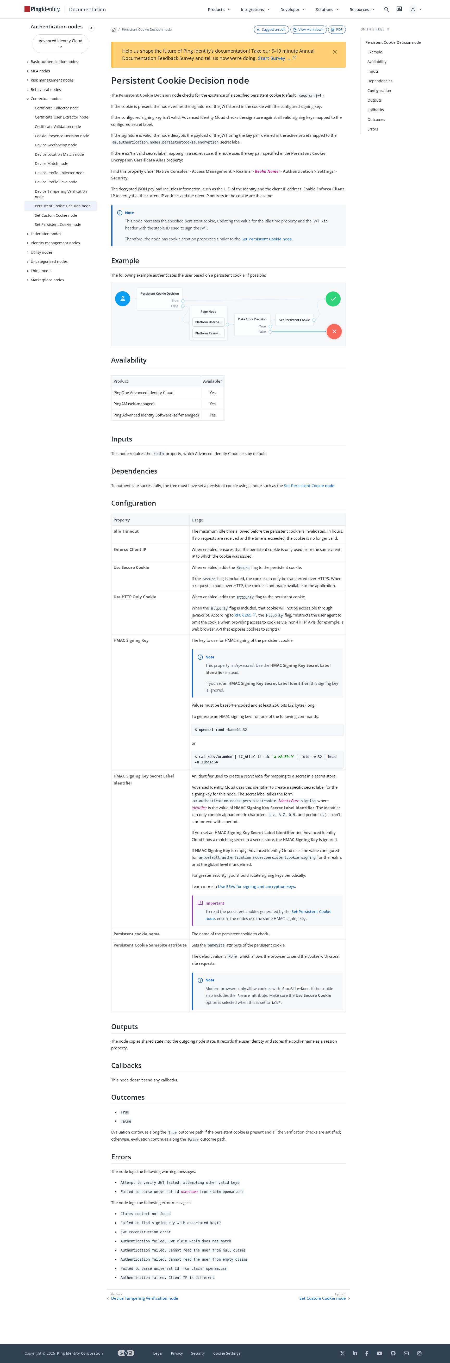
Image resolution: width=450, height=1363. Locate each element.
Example (374, 51)
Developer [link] (292, 9)
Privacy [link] (177, 1353)
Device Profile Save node (56, 181)
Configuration (379, 90)
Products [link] (219, 9)
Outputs (374, 100)
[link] (42, 9)
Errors (372, 129)
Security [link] (198, 1353)
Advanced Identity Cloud (60, 40)
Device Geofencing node (56, 144)
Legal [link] (157, 1353)
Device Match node (51, 163)
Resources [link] (362, 9)
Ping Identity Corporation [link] (80, 1353)
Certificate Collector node (57, 107)
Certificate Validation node (58, 126)
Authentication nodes (57, 26)
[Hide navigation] (91, 28)
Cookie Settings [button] (226, 1353)
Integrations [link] (255, 9)
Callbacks (375, 109)
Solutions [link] (327, 9)
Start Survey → (274, 58)
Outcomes (376, 119)
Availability (376, 61)
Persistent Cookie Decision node (63, 205)
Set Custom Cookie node (56, 215)
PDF (339, 29)
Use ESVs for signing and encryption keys (256, 886)
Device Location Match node (59, 154)
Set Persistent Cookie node (58, 224)
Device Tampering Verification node (61, 194)
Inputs (373, 71)
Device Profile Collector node (60, 172)
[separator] (96, 681)
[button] (415, 9)
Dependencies (379, 80)
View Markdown (310, 29)
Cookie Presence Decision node (62, 135)
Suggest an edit (274, 29)
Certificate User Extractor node (61, 117)
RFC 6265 (243, 615)
